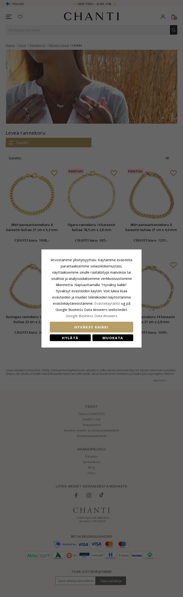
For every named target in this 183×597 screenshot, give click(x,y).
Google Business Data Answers (91, 315)
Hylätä (70, 337)
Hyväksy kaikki (91, 327)
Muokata (112, 337)
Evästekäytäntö (107, 303)
